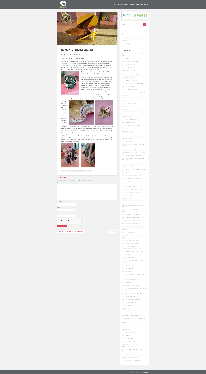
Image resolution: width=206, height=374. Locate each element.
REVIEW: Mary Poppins (128, 199)
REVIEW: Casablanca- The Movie (130, 163)
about (146, 4)
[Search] (144, 24)
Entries (125, 37)
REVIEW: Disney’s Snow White (130, 61)
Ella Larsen (75, 54)
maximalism (84, 170)
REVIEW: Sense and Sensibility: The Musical (133, 152)
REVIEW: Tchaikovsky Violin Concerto (132, 189)
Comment (59, 182)
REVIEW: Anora (126, 323)
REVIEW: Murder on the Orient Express (132, 360)
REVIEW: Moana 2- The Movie (130, 240)
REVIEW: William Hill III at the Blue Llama (132, 326)
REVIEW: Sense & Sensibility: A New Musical (133, 74)
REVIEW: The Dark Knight (129, 86)
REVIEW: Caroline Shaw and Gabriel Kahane (133, 251)
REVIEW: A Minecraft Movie (129, 67)
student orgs (139, 4)
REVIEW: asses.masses (128, 77)
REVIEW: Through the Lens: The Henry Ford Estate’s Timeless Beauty (133, 345)
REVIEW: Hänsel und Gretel (129, 302)
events (114, 4)
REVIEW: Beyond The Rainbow (130, 103)
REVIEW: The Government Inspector (131, 113)
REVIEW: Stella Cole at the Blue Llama (132, 315)
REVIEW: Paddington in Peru (129, 80)
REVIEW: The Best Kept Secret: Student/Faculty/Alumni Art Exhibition (131, 247)
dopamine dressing (71, 170)
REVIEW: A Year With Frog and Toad (131, 149)
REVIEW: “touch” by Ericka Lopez (130, 332)
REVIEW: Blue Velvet (127, 265)
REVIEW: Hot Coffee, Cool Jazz (130, 195)
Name (59, 201)
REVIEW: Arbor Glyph (127, 354)
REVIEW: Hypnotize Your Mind (130, 296)
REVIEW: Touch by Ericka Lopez (130, 357)
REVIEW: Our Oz (126, 58)
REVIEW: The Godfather (128, 166)
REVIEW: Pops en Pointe (128, 122)
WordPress (146, 372)
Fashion (78, 170)
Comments (126, 40)
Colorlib (136, 372)
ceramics (64, 170)
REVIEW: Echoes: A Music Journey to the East (134, 169)
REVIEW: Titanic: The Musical (130, 70)
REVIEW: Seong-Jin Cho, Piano (130, 135)
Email (59, 207)
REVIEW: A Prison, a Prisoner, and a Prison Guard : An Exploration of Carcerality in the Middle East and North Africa (133, 223)
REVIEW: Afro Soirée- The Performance (132, 293)
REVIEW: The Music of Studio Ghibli (131, 175)
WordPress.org (126, 43)
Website (59, 213)
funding (126, 4)
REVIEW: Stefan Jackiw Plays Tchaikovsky (133, 110)
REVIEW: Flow (126, 172)
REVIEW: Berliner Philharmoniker (130, 285)
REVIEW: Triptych (127, 96)
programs (120, 4)
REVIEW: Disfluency (127, 268)
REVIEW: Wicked (126, 282)
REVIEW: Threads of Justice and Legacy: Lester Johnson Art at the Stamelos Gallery (133, 350)
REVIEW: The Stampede (128, 232)
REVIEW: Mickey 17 (127, 138)
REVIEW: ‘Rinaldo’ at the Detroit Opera (132, 186)
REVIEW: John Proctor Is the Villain (131, 299)
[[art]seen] (63, 3)
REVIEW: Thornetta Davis (129, 257)
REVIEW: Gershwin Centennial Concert (132, 178)
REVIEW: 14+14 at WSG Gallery (130, 192)
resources (132, 4)
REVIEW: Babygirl (126, 254)
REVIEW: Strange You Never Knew (131, 128)
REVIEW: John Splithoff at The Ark (131, 125)
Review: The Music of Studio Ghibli (131, 106)
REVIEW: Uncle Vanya (127, 312)
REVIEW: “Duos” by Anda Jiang (130, 341)
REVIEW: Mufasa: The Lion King (130, 279)
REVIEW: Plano (126, 335)
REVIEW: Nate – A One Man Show (131, 243)
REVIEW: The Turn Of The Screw (130, 119)
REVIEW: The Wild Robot (128, 64)
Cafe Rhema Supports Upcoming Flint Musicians (134, 92)
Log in (123, 33)
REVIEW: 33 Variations (128, 305)
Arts (81, 54)
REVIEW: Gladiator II (127, 271)
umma (89, 170)
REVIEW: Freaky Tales (127, 131)
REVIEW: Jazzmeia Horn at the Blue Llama (132, 155)
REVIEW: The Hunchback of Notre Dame (132, 83)
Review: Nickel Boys (127, 116)
